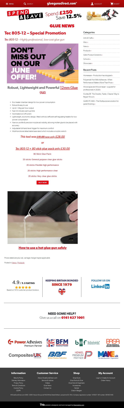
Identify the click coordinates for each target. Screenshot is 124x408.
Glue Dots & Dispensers (77, 383)
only (57, 148)
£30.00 (65, 148)
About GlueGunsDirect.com (47, 378)
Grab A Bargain (76, 391)
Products (20, 263)
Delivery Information (18, 380)
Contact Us (47, 388)
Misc (85, 42)
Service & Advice (47, 380)
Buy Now (43, 182)
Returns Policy (18, 378)
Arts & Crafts (88, 38)
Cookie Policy (18, 388)
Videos (47, 383)
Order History (105, 380)
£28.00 (51, 136)
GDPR (18, 391)
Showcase (87, 63)
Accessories (77, 385)
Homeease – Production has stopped (97, 75)
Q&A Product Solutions (92, 55)
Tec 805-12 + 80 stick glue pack (35, 148)
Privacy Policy (18, 383)
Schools (86, 59)
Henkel (76, 388)
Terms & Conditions (18, 385)
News (14, 263)
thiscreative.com (79, 405)
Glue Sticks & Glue (76, 380)
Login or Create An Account (105, 378)
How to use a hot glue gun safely (43, 248)
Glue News (47, 385)
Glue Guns (76, 378)
